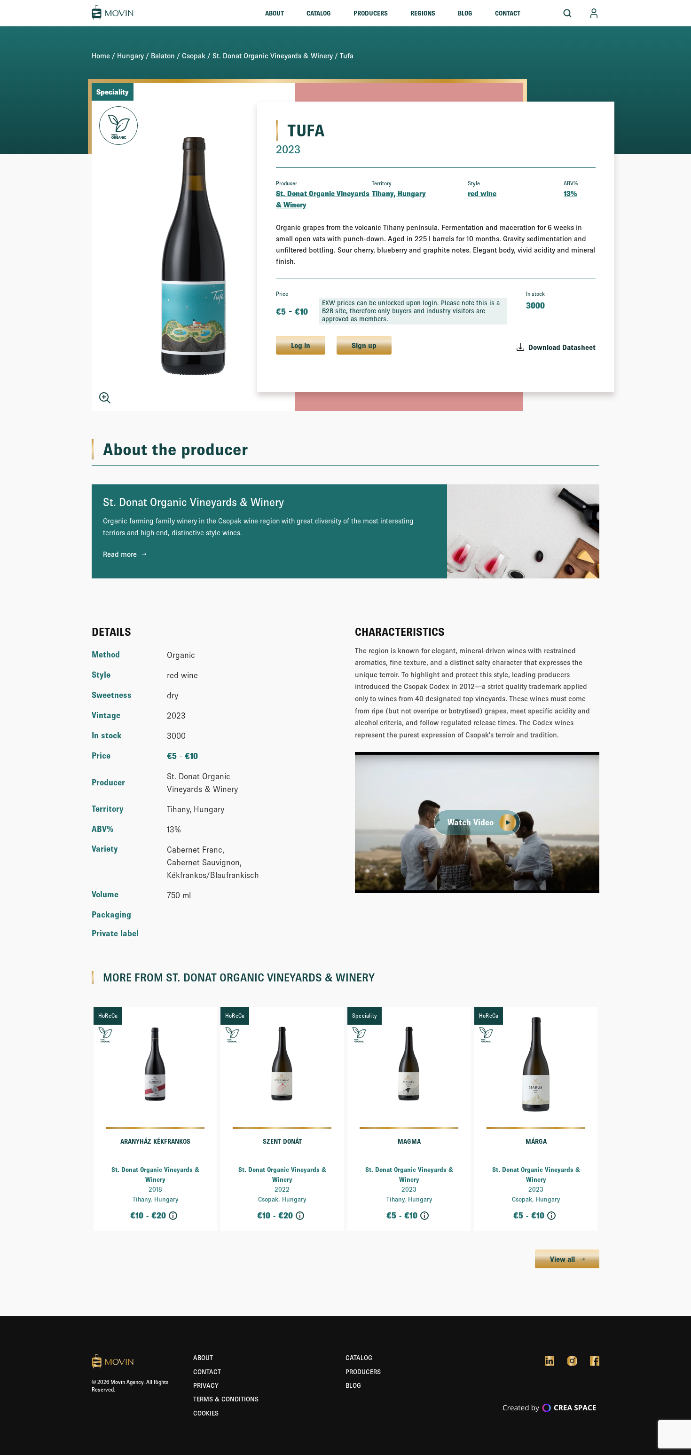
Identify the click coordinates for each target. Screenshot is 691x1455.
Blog (465, 13)
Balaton (163, 55)
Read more (120, 554)
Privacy (206, 1385)
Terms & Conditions (226, 1399)
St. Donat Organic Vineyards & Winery (272, 55)
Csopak (193, 55)
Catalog (318, 13)
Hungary (130, 55)
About (274, 13)
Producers (370, 13)
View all (562, 1259)
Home (101, 55)
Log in (300, 345)
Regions (422, 13)
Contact (507, 13)
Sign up (364, 345)
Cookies (206, 1413)
